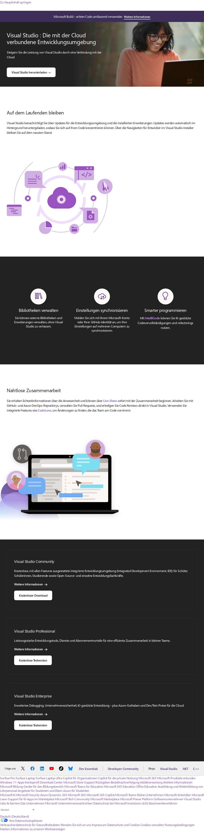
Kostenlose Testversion (33, 660)
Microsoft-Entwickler (177, 795)
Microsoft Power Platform (136, 799)
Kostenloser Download (33, 595)
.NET (185, 769)
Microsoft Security (27, 795)
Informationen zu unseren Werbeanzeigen (38, 829)
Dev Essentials (88, 769)
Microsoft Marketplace (104, 799)
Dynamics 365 (57, 795)
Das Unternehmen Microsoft (39, 803)
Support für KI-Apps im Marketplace (31, 799)
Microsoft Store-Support (79, 782)
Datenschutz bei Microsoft (110, 803)
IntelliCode (152, 318)
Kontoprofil (32, 782)
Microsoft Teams (125, 795)
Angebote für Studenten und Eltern (40, 790)
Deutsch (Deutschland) (14, 816)
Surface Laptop (25, 778)
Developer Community (123, 769)
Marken (5, 829)
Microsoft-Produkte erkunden (176, 778)
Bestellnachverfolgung (125, 782)
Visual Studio (169, 769)
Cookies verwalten (152, 825)
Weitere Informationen (137, 17)
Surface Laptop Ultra (49, 778)
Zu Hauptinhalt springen (15, 2)
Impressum (99, 825)
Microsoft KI (7, 795)
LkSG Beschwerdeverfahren (159, 803)
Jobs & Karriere (10, 803)
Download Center (51, 782)
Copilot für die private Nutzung (118, 778)
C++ (196, 769)
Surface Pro (7, 778)
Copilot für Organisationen (80, 778)
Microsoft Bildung (11, 786)
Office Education (146, 786)
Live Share (110, 401)
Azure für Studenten (76, 790)
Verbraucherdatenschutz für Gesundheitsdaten (30, 825)
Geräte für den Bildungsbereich (44, 786)
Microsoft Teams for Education (83, 786)
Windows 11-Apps (12, 782)
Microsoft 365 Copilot (100, 795)
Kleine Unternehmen (150, 795)
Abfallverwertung (151, 782)
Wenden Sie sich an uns (75, 825)
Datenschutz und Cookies (123, 825)
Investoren (134, 803)
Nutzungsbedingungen (180, 825)
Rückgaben (102, 782)
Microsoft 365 (147, 778)
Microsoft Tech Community (72, 799)
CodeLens (44, 410)
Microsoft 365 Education (119, 786)
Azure (44, 795)
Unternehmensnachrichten (75, 803)
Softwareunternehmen (168, 799)
